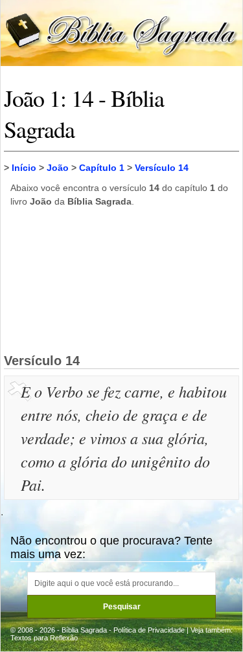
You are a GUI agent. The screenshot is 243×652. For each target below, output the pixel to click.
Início (24, 168)
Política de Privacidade (149, 630)
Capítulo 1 (101, 168)
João (58, 168)
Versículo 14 (162, 168)
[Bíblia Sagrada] (121, 32)
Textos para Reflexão (44, 638)
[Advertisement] (122, 279)
